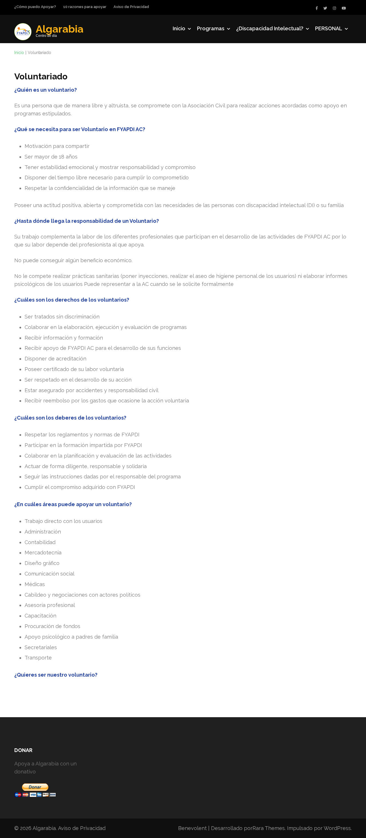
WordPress (337, 828)
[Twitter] (325, 8)
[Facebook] (317, 8)
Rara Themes (268, 828)
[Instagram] (334, 8)
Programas (210, 28)
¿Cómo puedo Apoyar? (35, 7)
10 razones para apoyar (84, 7)
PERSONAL (328, 28)
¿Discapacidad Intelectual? (269, 28)
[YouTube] (344, 8)
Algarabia (59, 29)
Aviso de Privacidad (131, 7)
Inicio (179, 28)
